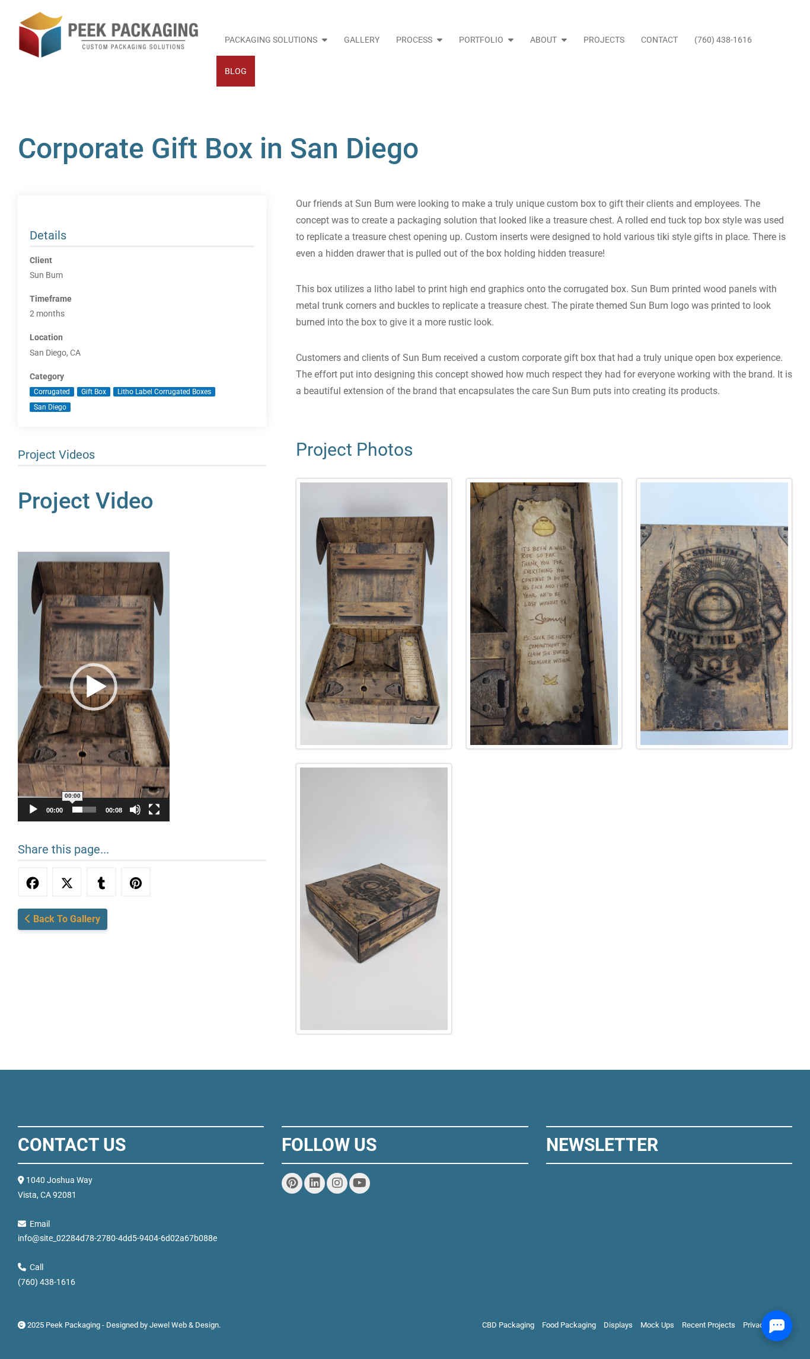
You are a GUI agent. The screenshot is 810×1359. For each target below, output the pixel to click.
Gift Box (93, 391)
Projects (603, 39)
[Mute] (135, 810)
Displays (618, 1324)
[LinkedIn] (314, 1183)
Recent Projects (708, 1324)
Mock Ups (657, 1324)
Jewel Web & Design (184, 1324)
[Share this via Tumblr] (101, 882)
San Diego (50, 407)
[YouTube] (359, 1183)
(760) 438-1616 (723, 39)
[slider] (84, 810)
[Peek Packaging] (108, 35)
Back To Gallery (65, 919)
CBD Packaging (508, 1324)
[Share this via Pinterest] (136, 882)
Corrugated (52, 391)
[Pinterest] (292, 1183)
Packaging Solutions (271, 39)
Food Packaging (569, 1324)
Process (414, 39)
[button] (93, 687)
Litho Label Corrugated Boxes (164, 391)
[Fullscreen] (154, 810)
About (543, 39)
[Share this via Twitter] (67, 882)
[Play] (33, 810)
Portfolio (481, 39)
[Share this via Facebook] (32, 882)
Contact (659, 39)
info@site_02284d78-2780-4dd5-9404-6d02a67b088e (117, 1238)
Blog (236, 71)
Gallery (362, 39)
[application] (94, 686)
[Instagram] (337, 1183)
